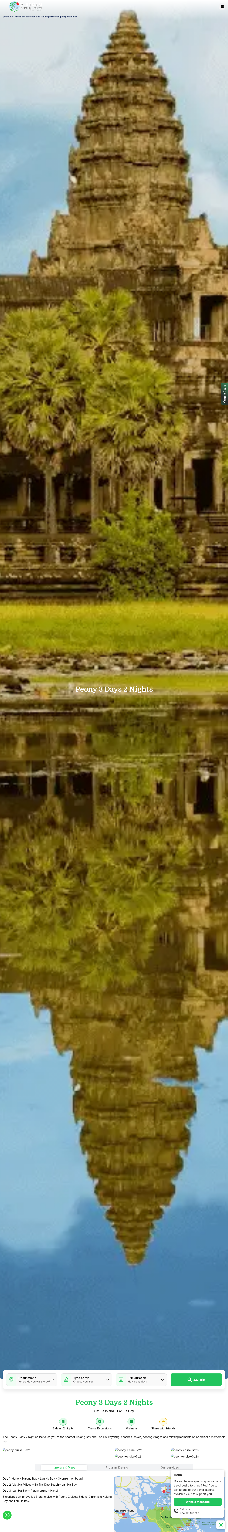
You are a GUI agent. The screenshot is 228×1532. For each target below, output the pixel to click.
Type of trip (81, 1378)
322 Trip (199, 1379)
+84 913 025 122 (189, 1513)
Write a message (198, 1502)
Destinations (27, 1378)
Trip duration (137, 1378)
